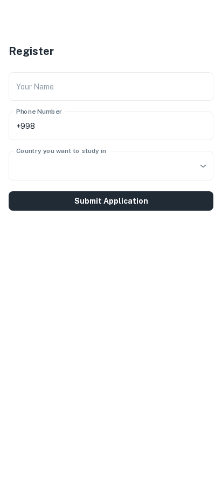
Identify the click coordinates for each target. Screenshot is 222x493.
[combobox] (111, 165)
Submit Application (111, 201)
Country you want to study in (61, 151)
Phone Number (39, 111)
